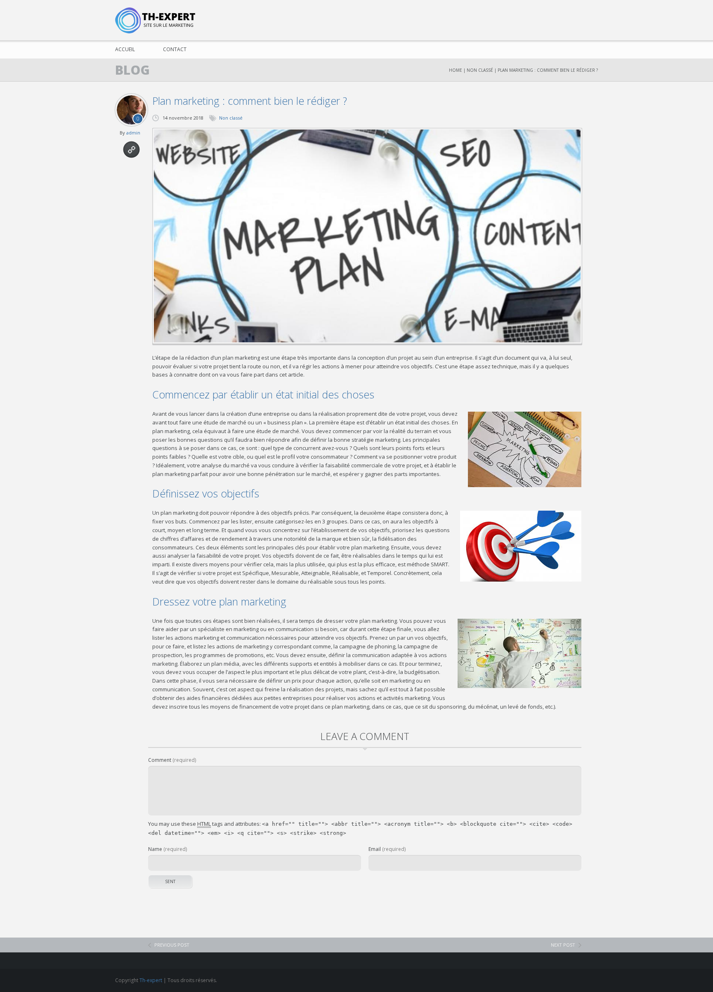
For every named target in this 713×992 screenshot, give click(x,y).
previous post (171, 945)
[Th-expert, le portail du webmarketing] (157, 20)
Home (455, 70)
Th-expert (150, 980)
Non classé (480, 70)
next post (563, 945)
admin (133, 133)
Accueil (125, 49)
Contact (175, 49)
